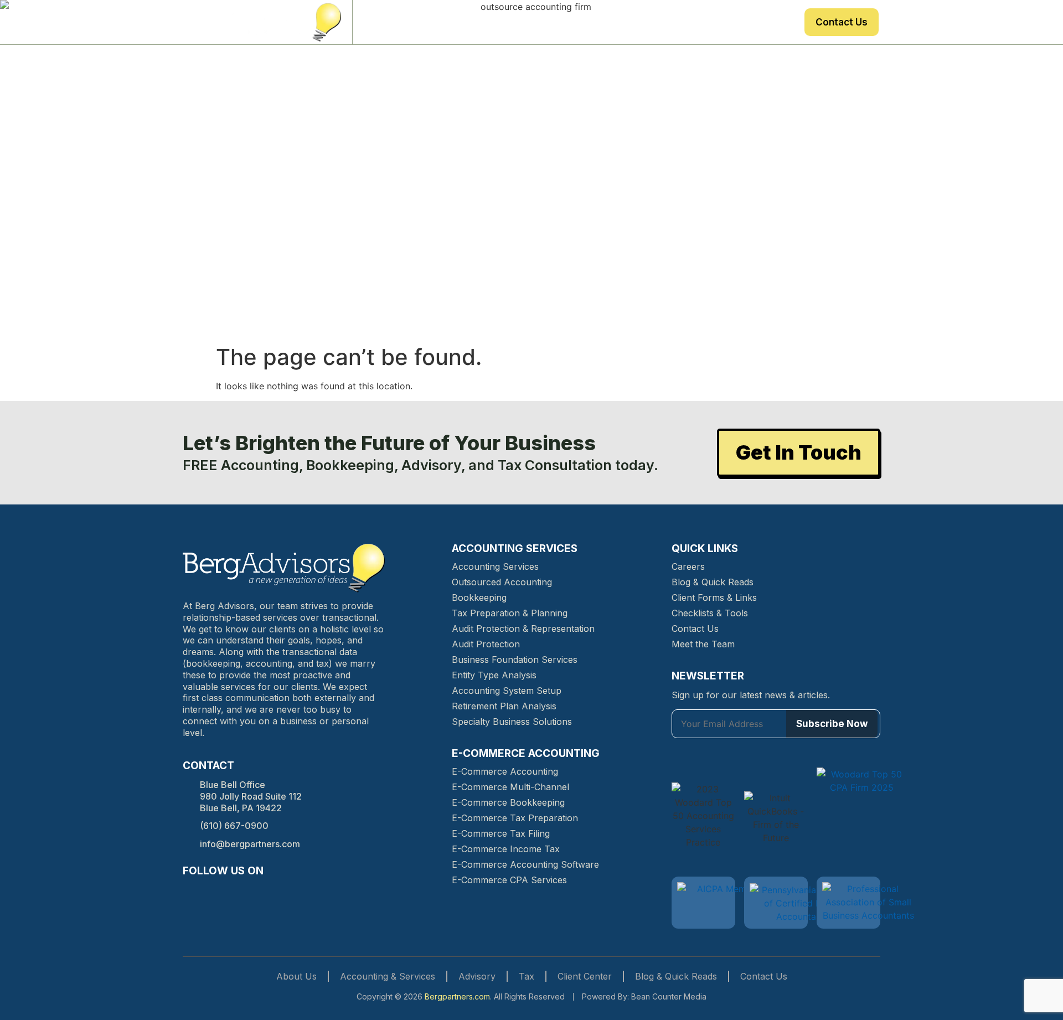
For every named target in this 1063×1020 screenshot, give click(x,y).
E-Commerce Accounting (505, 771)
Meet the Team (703, 644)
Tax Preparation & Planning (509, 613)
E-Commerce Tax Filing (501, 833)
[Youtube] (270, 892)
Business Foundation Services (514, 659)
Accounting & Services (387, 976)
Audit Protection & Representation (523, 628)
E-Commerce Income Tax (506, 848)
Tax (675, 22)
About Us (432, 22)
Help (708, 22)
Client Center (764, 22)
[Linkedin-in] (230, 892)
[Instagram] (210, 892)
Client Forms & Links (714, 597)
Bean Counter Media (668, 997)
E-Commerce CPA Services (509, 879)
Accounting (570, 22)
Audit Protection (486, 644)
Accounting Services (495, 566)
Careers (688, 566)
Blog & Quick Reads (713, 582)
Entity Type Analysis (494, 675)
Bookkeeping (479, 597)
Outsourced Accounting (502, 582)
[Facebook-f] (190, 892)
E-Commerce (499, 22)
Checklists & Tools (710, 613)
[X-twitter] (250, 892)
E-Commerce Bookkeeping (508, 802)
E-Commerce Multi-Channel (510, 786)
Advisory (632, 22)
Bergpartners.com (457, 997)
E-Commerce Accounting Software (525, 864)
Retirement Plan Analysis (504, 706)
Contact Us (842, 22)
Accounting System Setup (506, 690)
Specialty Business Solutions (512, 721)
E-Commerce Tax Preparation (515, 817)
